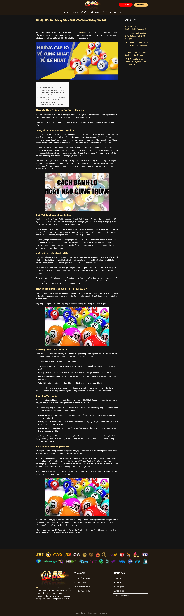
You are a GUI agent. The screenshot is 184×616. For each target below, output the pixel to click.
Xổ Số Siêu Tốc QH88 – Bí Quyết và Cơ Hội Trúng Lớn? (135, 27)
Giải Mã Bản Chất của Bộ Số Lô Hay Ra (51, 88)
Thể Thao (94, 12)
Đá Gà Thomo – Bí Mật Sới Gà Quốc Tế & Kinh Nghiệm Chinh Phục (136, 45)
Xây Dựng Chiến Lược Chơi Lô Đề (52, 100)
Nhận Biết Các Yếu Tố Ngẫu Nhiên (52, 95)
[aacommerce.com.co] (92, 5)
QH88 (65, 12)
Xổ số (104, 12)
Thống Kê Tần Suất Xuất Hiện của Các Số (54, 90)
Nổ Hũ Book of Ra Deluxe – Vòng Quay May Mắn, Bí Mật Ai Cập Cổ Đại (135, 62)
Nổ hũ (83, 12)
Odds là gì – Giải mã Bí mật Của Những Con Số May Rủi (135, 53)
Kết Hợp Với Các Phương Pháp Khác (53, 104)
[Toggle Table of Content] (64, 85)
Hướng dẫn (115, 12)
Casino (74, 12)
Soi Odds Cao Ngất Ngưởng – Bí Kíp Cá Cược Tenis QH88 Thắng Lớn (136, 36)
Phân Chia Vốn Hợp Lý (48, 102)
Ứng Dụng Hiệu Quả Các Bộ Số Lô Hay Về (52, 97)
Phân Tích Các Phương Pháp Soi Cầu (53, 92)
